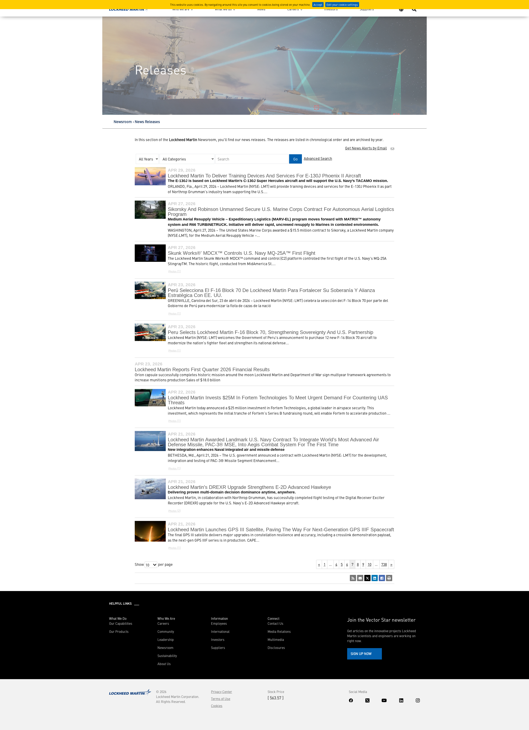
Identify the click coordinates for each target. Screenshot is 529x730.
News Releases (147, 121)
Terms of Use (220, 698)
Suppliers (367, 9)
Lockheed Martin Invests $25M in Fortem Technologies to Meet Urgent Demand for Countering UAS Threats (278, 400)
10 (369, 564)
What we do (223, 9)
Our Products (119, 631)
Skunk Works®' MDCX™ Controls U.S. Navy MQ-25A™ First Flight (241, 253)
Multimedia (276, 639)
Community (165, 631)
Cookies (216, 705)
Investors (331, 9)
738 (384, 564)
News (261, 9)
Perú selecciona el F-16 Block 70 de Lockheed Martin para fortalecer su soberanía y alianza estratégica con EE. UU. (271, 292)
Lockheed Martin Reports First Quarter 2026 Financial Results (202, 369)
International (220, 631)
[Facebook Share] (382, 578)
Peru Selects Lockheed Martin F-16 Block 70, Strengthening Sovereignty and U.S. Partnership (270, 332)
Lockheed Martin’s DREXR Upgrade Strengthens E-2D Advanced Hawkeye (249, 487)
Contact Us (275, 623)
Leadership (165, 639)
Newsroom (123, 121)
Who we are (180, 9)
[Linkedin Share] (375, 578)
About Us (164, 663)
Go (295, 159)
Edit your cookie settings (342, 4)
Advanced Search (318, 158)
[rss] (353, 578)
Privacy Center (221, 691)
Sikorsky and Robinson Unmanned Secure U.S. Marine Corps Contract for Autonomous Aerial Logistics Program (281, 211)
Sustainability (167, 655)
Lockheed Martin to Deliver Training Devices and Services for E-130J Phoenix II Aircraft (264, 175)
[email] (360, 578)
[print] (389, 578)
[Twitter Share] (367, 578)
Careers (293, 9)
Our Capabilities (120, 623)
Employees (219, 623)
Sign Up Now (361, 653)
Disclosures (276, 647)
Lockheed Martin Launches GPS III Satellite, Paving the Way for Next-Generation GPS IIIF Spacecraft (281, 529)
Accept (317, 4)
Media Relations (279, 631)
